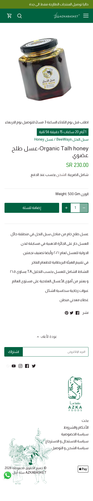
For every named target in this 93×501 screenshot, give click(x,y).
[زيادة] (66, 208)
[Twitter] (34, 365)
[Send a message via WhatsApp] (7, 475)
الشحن (61, 175)
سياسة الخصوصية (74, 434)
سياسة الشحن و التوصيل (69, 448)
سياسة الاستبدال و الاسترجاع (66, 441)
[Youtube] (14, 365)
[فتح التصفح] (85, 15)
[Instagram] (20, 365)
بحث (85, 420)
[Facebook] (27, 365)
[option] (46, 73)
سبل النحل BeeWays (72, 139)
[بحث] (19, 16)
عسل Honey (43, 139)
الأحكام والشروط (75, 427)
